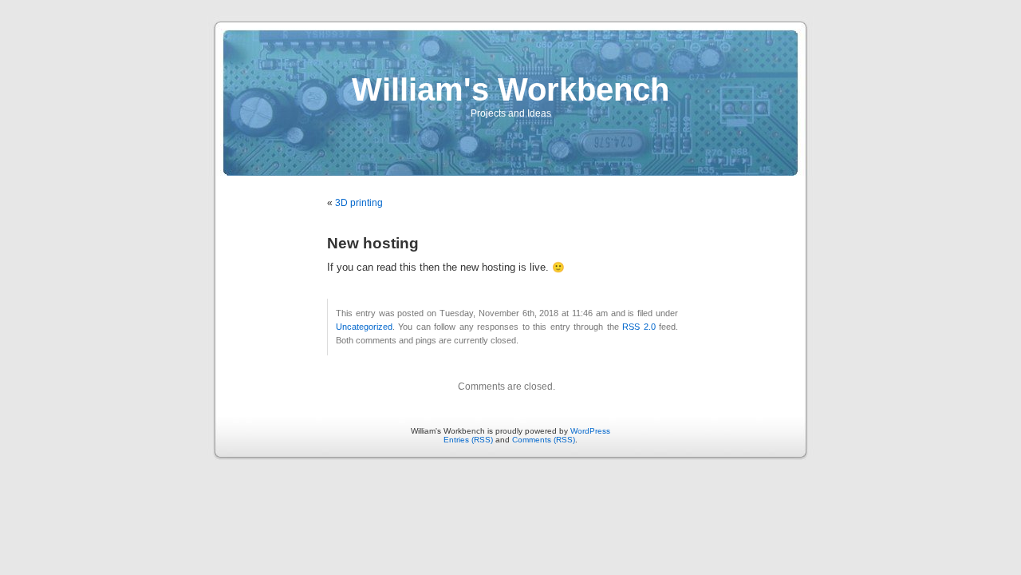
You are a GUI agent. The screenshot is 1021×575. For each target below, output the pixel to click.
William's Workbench (510, 89)
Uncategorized (364, 326)
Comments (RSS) (543, 439)
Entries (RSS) (468, 439)
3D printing (359, 202)
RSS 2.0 (638, 326)
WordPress (590, 430)
